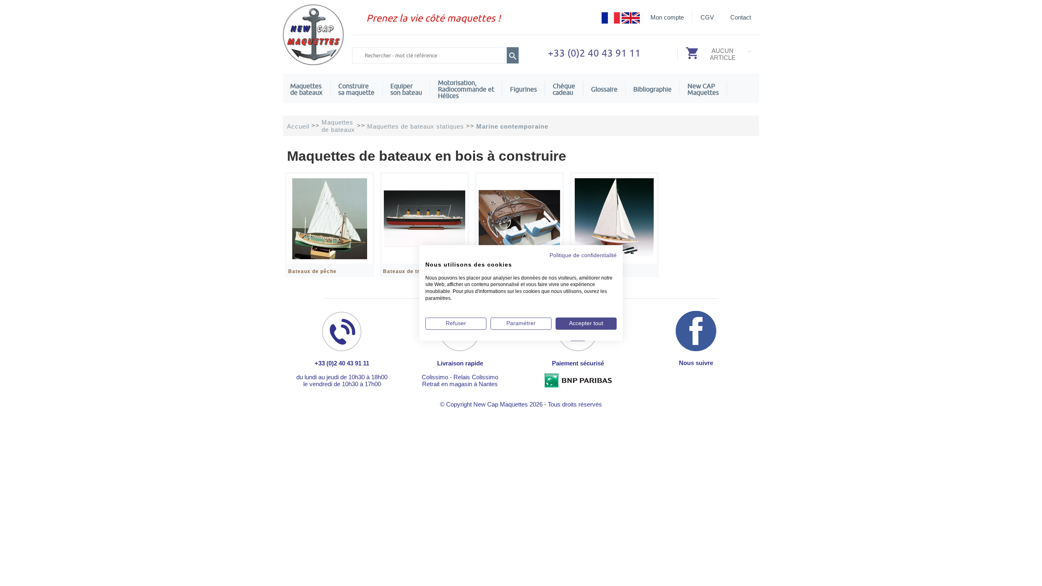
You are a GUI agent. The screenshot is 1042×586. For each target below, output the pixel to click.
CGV (707, 17)
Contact (740, 17)
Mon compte (667, 17)
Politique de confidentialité (583, 255)
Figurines (523, 89)
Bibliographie (652, 89)
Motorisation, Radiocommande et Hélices (466, 89)
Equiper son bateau (406, 89)
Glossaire (604, 89)
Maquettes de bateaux (306, 89)
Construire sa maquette (356, 89)
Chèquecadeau (564, 89)
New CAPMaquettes (703, 89)
